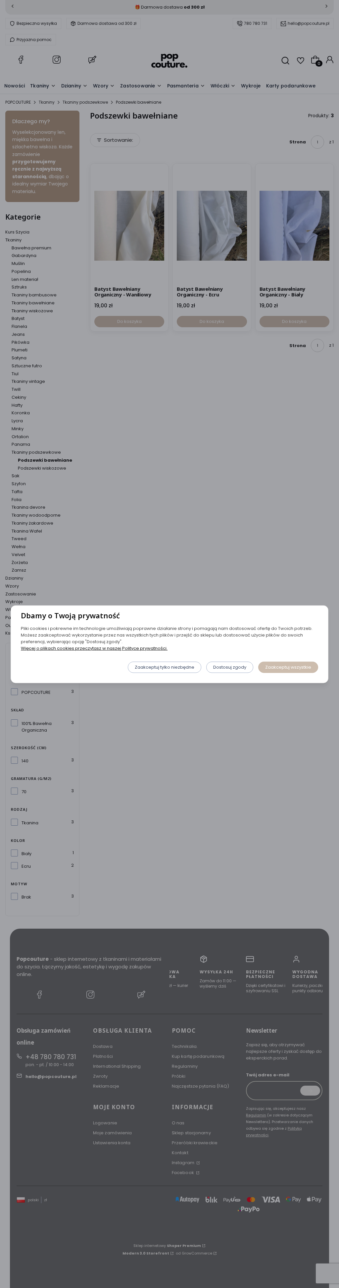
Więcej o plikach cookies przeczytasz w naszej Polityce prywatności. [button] (94, 648)
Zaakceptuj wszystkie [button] (288, 667)
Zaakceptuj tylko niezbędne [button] (164, 667)
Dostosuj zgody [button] (229, 667)
